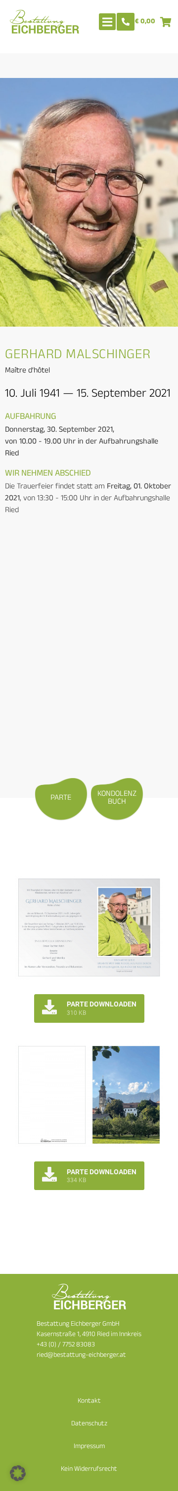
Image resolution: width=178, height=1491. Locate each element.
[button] (18, 1473)
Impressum (89, 1447)
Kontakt (89, 1401)
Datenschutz (89, 1424)
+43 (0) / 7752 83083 (66, 1345)
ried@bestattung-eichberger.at (81, 1355)
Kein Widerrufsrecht (89, 1469)
